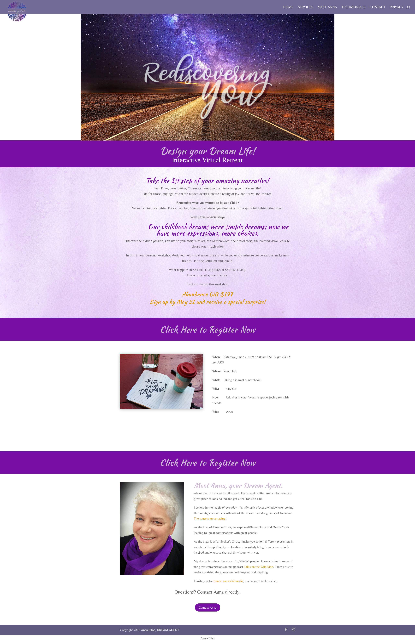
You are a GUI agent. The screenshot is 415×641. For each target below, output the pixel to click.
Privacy (396, 7)
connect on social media (228, 581)
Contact (377, 7)
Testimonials (353, 7)
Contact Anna (208, 607)
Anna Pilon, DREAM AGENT (160, 630)
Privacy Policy (208, 638)
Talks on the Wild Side (258, 566)
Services (305, 7)
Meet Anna (327, 7)
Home (288, 7)
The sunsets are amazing (209, 518)
